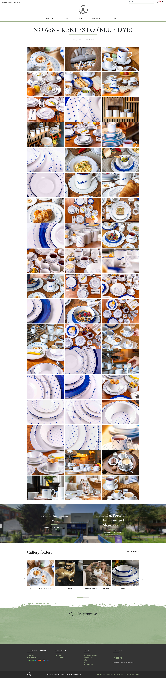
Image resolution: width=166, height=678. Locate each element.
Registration (12, 2)
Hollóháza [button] (50, 18)
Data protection (111, 674)
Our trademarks (60, 657)
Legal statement (88, 657)
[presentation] (23, 580)
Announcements (88, 664)
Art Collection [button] (97, 18)
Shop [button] (80, 18)
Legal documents (89, 659)
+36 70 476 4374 (111, 535)
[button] (80, 597)
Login (5, 2)
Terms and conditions (123, 674)
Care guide (59, 655)
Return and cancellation (90, 655)
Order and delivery (32, 657)
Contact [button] (115, 18)
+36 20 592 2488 (54, 530)
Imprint (86, 661)
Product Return (31, 655)
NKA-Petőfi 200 (101, 674)
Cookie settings (134, 674)
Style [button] (66, 18)
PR (84, 662)
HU (19, 2)
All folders (132, 551)
